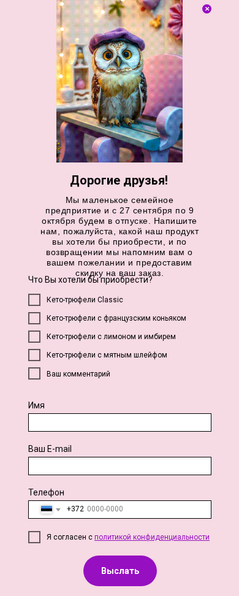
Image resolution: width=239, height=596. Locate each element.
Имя (36, 405)
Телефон (46, 492)
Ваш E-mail (50, 449)
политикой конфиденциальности (152, 537)
